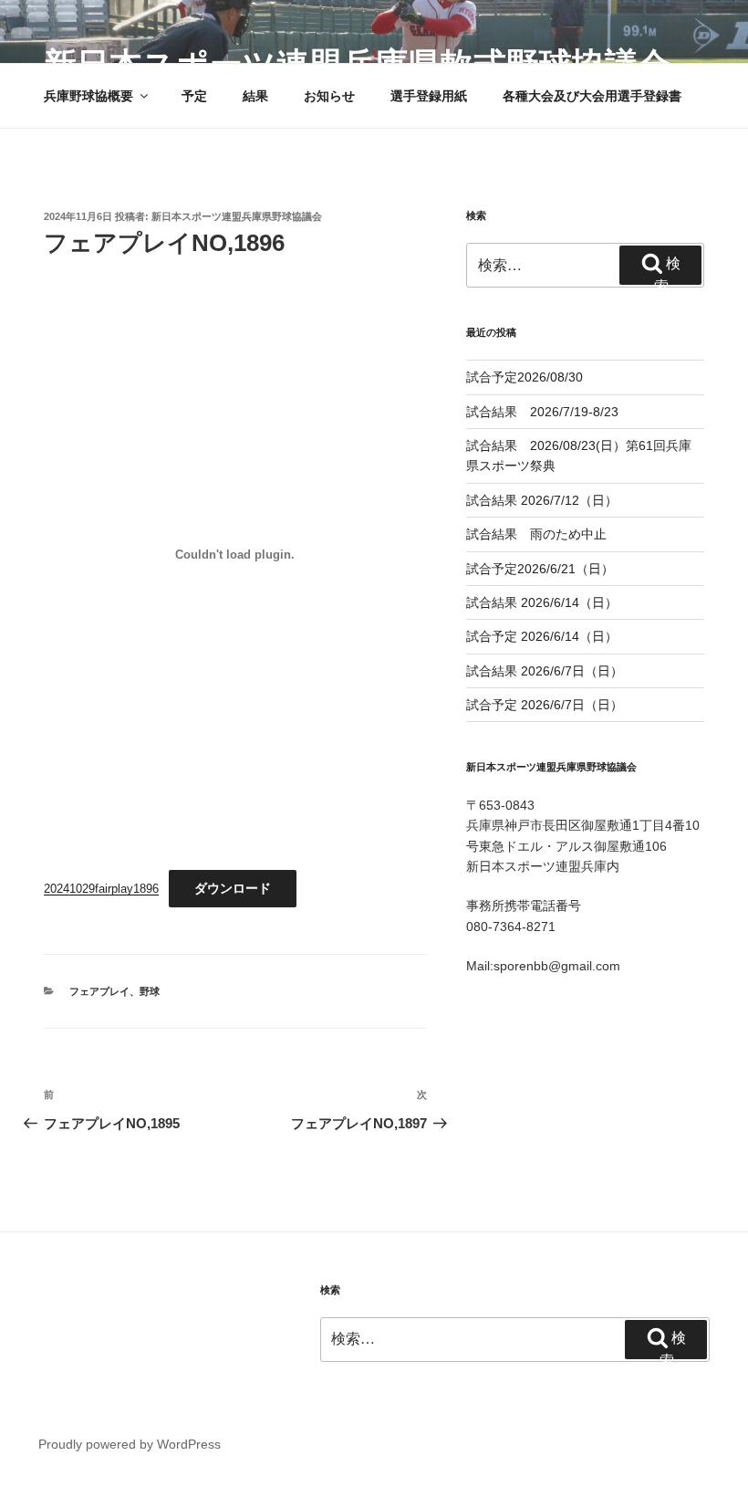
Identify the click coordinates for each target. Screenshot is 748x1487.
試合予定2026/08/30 (524, 377)
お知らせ (329, 96)
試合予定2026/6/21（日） (540, 568)
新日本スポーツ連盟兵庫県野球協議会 (236, 216)
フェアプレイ (99, 991)
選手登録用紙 (428, 96)
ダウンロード (232, 888)
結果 (255, 96)
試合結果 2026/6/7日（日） (544, 671)
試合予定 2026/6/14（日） (542, 636)
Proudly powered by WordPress (129, 1444)
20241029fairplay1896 (101, 888)
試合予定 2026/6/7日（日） (544, 704)
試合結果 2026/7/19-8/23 (542, 411)
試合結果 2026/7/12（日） (542, 500)
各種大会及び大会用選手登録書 (592, 96)
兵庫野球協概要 (88, 96)
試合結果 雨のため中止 (536, 534)
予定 (194, 96)
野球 (150, 991)
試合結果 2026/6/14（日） (542, 602)
